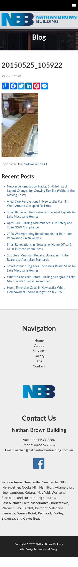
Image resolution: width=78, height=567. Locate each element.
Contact (39, 366)
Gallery (39, 356)
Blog (39, 361)
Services (39, 351)
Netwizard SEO (35, 164)
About (39, 345)
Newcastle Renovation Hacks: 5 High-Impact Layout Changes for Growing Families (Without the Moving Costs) (41, 191)
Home (39, 340)
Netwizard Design (48, 549)
